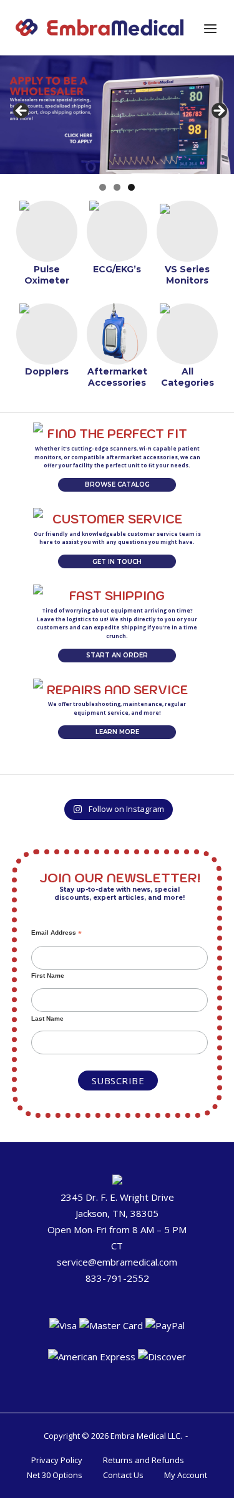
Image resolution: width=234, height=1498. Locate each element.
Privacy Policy (56, 1460)
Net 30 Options (54, 1475)
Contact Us (123, 1475)
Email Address (56, 933)
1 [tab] (102, 187)
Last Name (47, 1018)
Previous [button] (21, 111)
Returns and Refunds (143, 1460)
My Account (185, 1475)
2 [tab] (117, 187)
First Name (47, 975)
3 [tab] (131, 187)
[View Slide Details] (117, 114)
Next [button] (218, 111)
